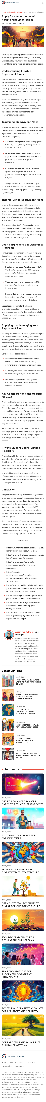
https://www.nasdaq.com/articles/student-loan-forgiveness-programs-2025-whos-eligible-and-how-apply (23, 615)
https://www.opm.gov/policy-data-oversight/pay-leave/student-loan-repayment (20, 565)
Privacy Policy (7, 1066)
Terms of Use (32, 1062)
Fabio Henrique (18, 23)
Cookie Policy (19, 1066)
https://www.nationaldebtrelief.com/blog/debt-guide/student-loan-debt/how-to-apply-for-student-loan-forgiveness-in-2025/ (25, 588)
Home (4, 12)
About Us (12, 1062)
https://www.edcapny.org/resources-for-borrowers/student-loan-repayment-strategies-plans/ (23, 605)
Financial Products (15, 12)
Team (21, 1062)
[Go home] (11, 2)
